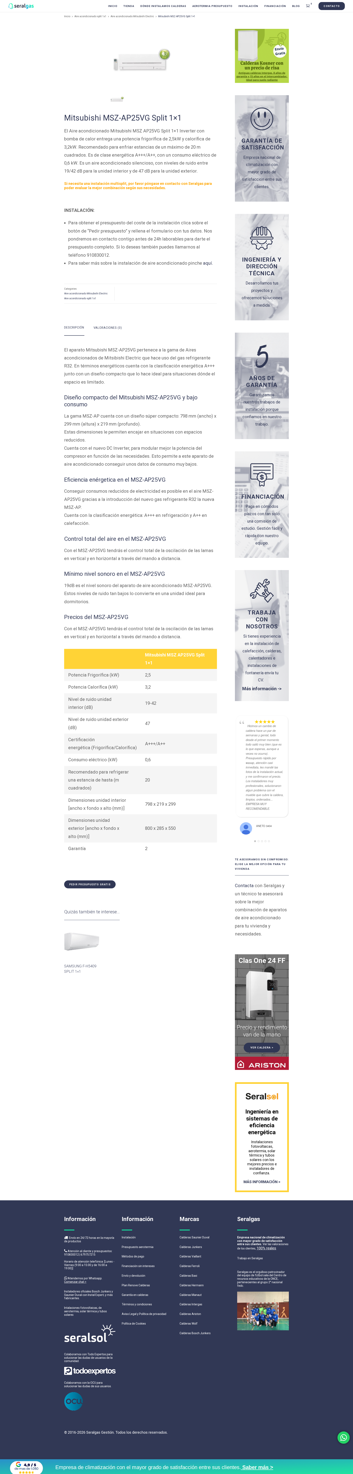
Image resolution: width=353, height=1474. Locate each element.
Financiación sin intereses (138, 1266)
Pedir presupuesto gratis (90, 884)
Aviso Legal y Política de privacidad (144, 1314)
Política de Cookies (134, 1323)
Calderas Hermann (192, 1285)
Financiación (275, 6)
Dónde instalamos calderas (163, 6)
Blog (296, 6)
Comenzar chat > (75, 1281)
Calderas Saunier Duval (194, 1237)
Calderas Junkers (191, 1247)
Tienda (128, 6)
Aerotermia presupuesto (212, 6)
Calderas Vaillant (190, 1256)
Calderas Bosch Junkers (195, 1333)
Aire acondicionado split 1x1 (90, 16)
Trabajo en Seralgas (250, 1258)
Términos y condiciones (137, 1304)
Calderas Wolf (189, 1323)
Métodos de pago (133, 1256)
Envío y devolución (133, 1275)
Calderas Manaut (191, 1295)
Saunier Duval (73, 1295)
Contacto (332, 6)
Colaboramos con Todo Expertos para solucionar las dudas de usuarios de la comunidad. (88, 1358)
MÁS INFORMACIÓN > (262, 1182)
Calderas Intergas (191, 1304)
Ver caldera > (261, 1047)
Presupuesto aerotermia (137, 1247)
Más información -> (262, 688)
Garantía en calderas (135, 1295)
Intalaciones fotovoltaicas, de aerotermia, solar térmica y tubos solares (85, 1311)
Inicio (112, 6)
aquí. (208, 263)
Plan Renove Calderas (136, 1285)
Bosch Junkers (101, 1291)
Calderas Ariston (190, 1314)
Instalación (248, 6)
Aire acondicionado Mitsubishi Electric (132, 16)
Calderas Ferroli (190, 1266)
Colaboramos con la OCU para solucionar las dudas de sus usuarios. (88, 1384)
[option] (140, 59)
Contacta (244, 885)
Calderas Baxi (188, 1275)
